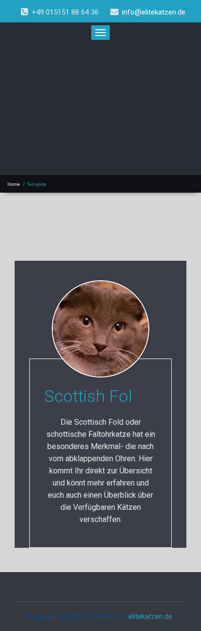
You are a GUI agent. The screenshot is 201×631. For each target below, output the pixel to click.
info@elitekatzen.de (153, 12)
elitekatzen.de (150, 616)
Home (13, 184)
